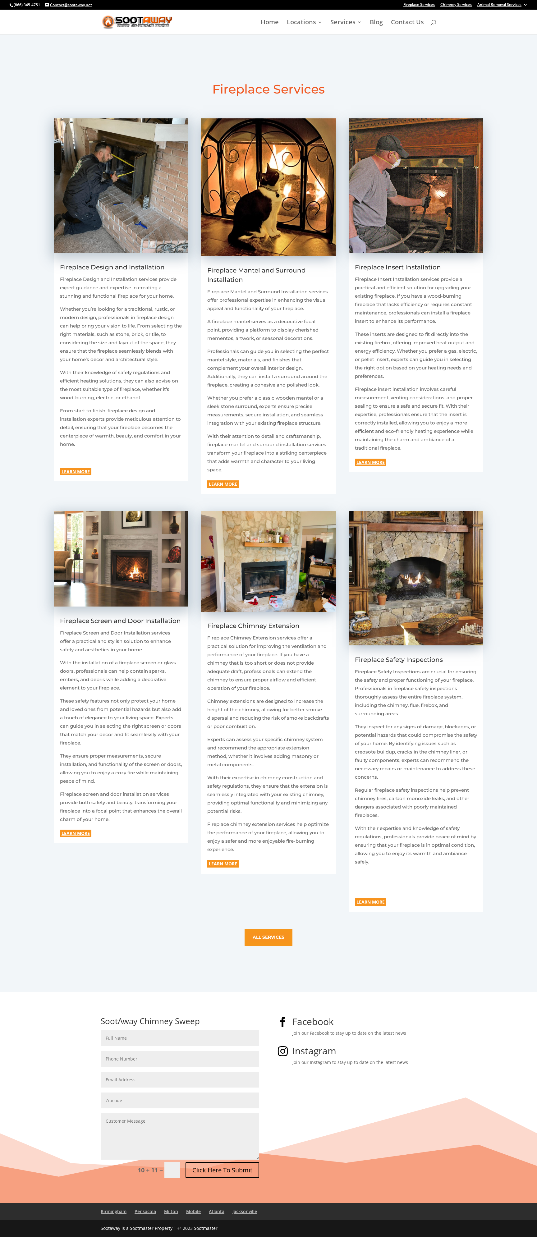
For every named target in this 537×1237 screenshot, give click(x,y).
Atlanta (216, 1211)
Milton (171, 1211)
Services (343, 23)
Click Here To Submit (222, 1170)
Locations (301, 23)
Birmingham (113, 1211)
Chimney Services (456, 5)
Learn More (76, 471)
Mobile (193, 1211)
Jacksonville (244, 1211)
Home (270, 23)
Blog (376, 23)
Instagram (314, 1050)
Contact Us (407, 23)
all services (268, 937)
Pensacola (145, 1211)
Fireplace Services (419, 5)
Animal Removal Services (499, 5)
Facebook (313, 1021)
